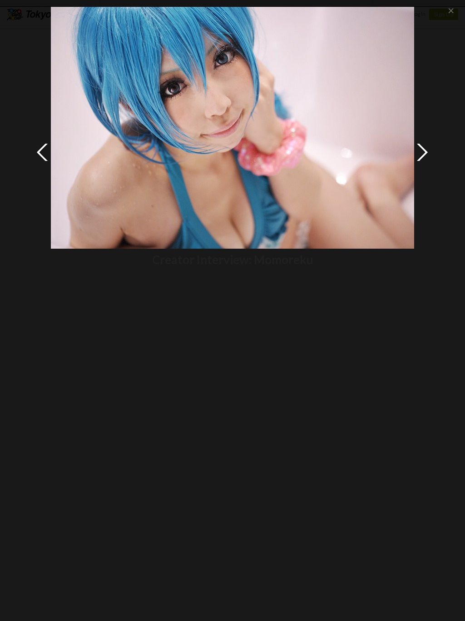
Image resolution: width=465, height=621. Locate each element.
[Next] (422, 152)
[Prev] (43, 152)
